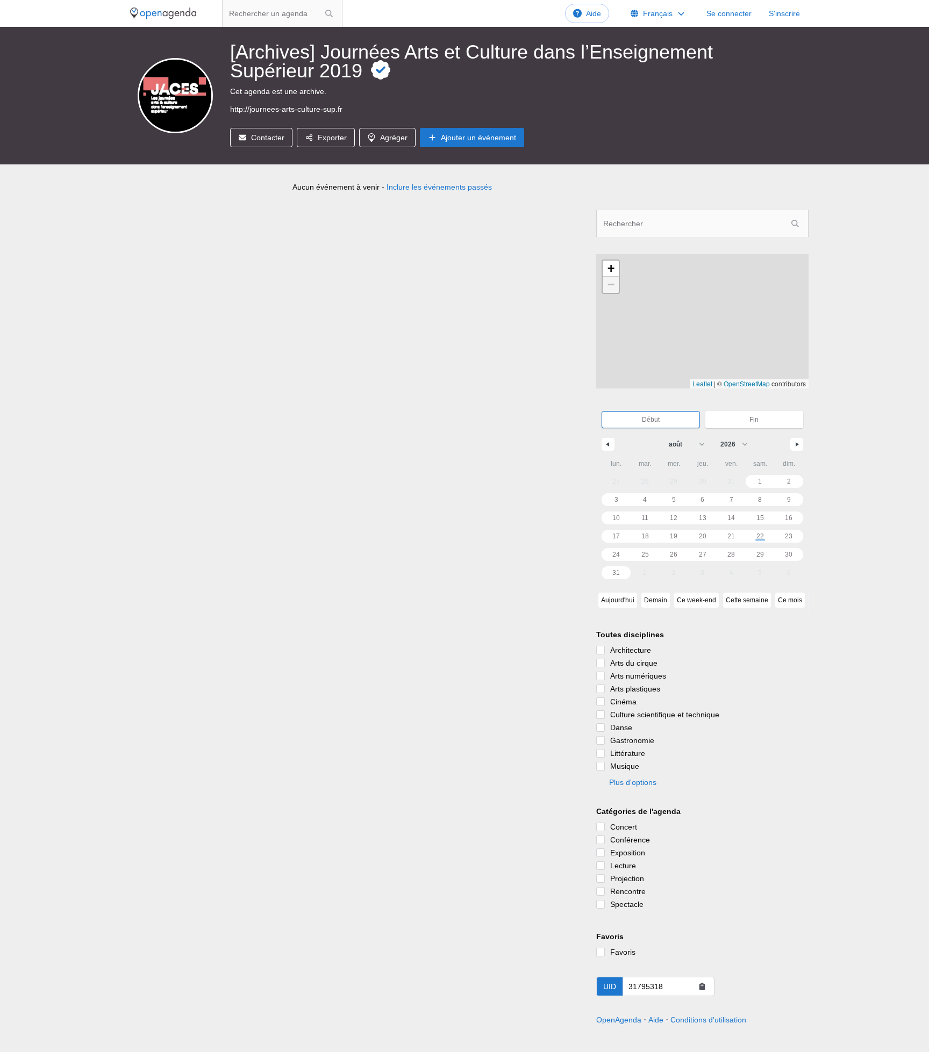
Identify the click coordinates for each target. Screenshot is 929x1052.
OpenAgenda (618, 1019)
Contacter (267, 137)
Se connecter (729, 13)
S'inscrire (784, 13)
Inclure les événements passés (439, 187)
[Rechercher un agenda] (329, 13)
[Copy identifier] (702, 986)
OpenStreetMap (747, 383)
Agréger (394, 137)
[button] (611, 269)
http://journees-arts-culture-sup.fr (286, 109)
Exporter (332, 137)
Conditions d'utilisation (708, 1019)
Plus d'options (632, 782)
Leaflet (702, 383)
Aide (593, 13)
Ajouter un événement (478, 137)
